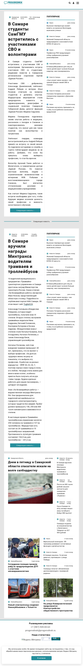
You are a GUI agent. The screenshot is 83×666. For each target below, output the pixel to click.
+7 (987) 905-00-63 (40, 627)
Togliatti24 (28, 304)
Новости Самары (54, 36)
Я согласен (41, 658)
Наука (51, 23)
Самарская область (15, 17)
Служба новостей (34, 235)
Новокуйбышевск (55, 63)
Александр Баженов (34, 17)
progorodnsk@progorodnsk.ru (40, 630)
